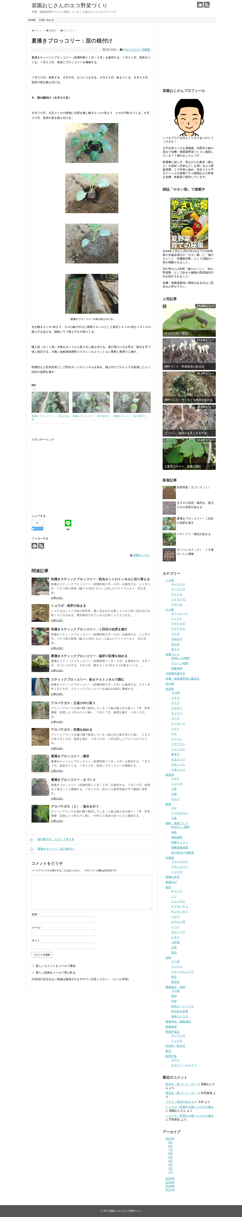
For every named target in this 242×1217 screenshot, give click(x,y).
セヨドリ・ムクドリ (184, 1065)
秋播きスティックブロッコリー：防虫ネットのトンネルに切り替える (100, 579)
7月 (170, 1149)
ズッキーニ (178, 723)
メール (37, 927)
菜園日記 (171, 882)
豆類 (168, 957)
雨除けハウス (179, 1016)
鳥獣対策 (171, 1056)
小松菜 (175, 942)
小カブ (175, 799)
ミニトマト (178, 749)
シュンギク (178, 901)
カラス (175, 1059)
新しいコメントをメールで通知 (55, 965)
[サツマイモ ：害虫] (189, 320)
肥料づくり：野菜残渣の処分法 (184, 366)
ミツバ (175, 926)
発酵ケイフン (179, 842)
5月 (170, 1157)
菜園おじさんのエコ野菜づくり (70, 5)
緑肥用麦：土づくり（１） (194, 487)
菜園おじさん (141, 555)
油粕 (174, 832)
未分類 (169, 683)
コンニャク (178, 583)
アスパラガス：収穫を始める (71, 729)
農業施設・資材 (175, 987)
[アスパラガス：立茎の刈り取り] (40, 710)
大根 (174, 793)
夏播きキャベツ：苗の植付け (129, 416)
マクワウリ (178, 744)
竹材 (174, 1001)
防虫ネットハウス (182, 1006)
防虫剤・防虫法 (175, 1045)
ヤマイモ (176, 604)
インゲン (176, 966)
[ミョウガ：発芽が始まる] (40, 613)
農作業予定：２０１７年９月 (55, 839)
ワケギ (175, 633)
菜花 (174, 952)
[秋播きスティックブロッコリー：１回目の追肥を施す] (40, 636)
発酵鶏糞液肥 (179, 847)
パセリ (175, 916)
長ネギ (175, 649)
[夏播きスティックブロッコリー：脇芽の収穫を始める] (40, 663)
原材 (174, 995)
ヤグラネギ (178, 623)
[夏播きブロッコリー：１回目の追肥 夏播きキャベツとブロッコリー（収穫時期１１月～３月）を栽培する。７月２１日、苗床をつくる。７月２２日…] (50, 402)
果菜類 (169, 688)
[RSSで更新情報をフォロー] (207, 5)
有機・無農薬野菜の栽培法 (182, 678)
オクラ (175, 702)
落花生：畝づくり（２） (181, 1084)
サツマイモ (178, 589)
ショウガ (176, 783)
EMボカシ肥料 (180, 827)
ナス (174, 733)
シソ (174, 896)
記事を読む (57, 597)
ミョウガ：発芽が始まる (68, 605)
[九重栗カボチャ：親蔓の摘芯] (189, 454)
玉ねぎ (175, 644)
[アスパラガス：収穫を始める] (40, 737)
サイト (36, 940)
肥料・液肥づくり (176, 823)
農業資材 (171, 1026)
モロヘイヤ (178, 932)
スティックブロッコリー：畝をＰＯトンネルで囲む (87, 679)
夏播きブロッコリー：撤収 (70, 756)
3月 (170, 1164)
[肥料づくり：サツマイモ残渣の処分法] (189, 387)
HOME (32, 20)
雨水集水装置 (179, 1011)
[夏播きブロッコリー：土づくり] (40, 787)
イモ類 (169, 580)
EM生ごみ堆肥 (180, 658)
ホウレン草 (178, 921)
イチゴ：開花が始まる (179, 1101)
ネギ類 (169, 609)
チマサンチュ (179, 906)
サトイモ (176, 594)
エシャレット (179, 613)
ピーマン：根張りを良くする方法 (185, 433)
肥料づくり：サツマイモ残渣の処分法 (188, 399)
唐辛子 (175, 754)
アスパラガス (179, 861)
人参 (174, 788)
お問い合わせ (46, 20)
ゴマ (174, 807)
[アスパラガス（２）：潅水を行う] (40, 814)
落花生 (175, 981)
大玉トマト (178, 764)
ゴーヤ (175, 718)
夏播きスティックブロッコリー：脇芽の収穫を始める (89, 656)
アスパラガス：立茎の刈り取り (73, 703)
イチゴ (175, 697)
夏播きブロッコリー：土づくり (73, 779)
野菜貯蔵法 (172, 1031)
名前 (35, 914)
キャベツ (176, 890)
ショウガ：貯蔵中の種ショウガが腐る (189, 1106)
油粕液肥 (176, 837)
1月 (170, 1172)
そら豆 (175, 961)
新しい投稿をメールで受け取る (55, 972)
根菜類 (169, 774)
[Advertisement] (61, 479)
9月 (170, 1142)
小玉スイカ (178, 769)
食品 (168, 1051)
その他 (175, 692)
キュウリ (176, 713)
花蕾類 (146, 49)
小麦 (174, 818)
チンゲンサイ (179, 911)
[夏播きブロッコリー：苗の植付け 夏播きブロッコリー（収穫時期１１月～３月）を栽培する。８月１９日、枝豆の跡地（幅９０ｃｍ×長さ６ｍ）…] (91, 402)
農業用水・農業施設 (178, 1021)
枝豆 (174, 976)
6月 (170, 1153)
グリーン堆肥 (179, 663)
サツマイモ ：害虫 (176, 333)
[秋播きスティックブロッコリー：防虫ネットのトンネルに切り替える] (40, 586)
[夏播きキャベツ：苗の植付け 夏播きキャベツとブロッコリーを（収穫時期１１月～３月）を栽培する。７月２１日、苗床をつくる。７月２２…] (132, 402)
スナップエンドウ (182, 971)
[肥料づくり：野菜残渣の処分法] (189, 354)
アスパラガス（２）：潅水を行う (75, 806)
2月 (170, 1168)
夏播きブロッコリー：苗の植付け (91, 416)
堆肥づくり (172, 654)
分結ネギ (176, 639)
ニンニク (176, 618)
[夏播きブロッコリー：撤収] (40, 763)
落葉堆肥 (176, 668)
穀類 (168, 804)
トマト (175, 728)
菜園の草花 (172, 876)
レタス (175, 937)
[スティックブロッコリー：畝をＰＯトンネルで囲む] (40, 687)
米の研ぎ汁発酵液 (182, 852)
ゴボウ (175, 778)
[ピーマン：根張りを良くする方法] (189, 421)
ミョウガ (176, 871)
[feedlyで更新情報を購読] (200, 5)
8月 (170, 1146)
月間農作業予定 (175, 673)
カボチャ (176, 708)
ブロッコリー (131, 49)
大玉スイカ (178, 759)
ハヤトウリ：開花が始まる (194, 534)
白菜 (174, 947)
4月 (170, 1160)
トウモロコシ (179, 813)
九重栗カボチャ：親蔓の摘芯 (182, 466)
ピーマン (176, 738)
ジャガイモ (178, 599)
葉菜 (168, 887)
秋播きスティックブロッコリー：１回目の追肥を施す (89, 629)
